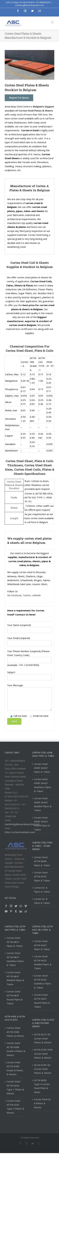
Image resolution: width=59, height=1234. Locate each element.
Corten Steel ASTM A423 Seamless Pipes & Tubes (42, 981)
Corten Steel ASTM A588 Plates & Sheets (15, 1031)
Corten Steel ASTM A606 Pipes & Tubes (42, 861)
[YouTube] (6, 911)
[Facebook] (6, 906)
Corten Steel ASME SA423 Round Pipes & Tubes (42, 823)
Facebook (16, 595)
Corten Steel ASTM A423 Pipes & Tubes (42, 945)
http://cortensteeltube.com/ (20, 832)
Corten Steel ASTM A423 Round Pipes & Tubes (42, 1000)
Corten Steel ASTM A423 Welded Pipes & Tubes (42, 962)
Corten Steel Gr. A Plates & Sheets (42, 1103)
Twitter (27, 595)
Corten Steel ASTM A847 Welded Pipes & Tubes (15, 978)
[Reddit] (25, 911)
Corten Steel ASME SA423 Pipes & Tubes (42, 767)
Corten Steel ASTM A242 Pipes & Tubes (42, 876)
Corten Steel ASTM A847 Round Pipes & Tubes (15, 997)
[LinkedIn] (21, 911)
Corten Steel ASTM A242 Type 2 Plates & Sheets (15, 1106)
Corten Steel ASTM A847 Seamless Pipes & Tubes (15, 959)
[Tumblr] (16, 911)
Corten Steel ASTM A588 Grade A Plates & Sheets (16, 1049)
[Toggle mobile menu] (52, 22)
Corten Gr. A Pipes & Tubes (42, 889)
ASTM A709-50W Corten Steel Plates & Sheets (43, 1053)
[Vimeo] (25, 906)
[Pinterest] (11, 911)
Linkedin (36, 595)
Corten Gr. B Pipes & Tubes (42, 900)
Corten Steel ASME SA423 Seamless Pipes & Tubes (42, 785)
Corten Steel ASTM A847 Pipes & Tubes (15, 941)
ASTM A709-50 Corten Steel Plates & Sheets (42, 1069)
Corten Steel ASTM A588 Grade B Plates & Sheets (15, 1068)
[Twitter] (16, 906)
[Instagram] (11, 906)
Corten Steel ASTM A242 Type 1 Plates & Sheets (15, 1087)
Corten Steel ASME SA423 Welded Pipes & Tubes (42, 804)
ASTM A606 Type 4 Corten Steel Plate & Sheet (42, 1086)
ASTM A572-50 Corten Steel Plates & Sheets (42, 1038)
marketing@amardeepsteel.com (29, 5)
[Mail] (21, 906)
